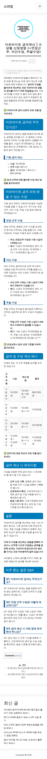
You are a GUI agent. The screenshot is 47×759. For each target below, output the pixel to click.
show (17, 656)
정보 (24, 665)
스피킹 (8, 6)
